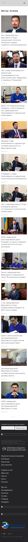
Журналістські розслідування (12, 456)
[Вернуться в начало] (10, 3)
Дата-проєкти (6, 465)
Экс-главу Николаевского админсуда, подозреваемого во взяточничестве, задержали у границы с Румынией (13, 75)
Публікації (5, 459)
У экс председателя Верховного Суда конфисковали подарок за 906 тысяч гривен (12, 306)
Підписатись (21, 428)
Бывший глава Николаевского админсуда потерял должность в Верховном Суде (13, 144)
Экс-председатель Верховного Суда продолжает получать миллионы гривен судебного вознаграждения (13, 40)
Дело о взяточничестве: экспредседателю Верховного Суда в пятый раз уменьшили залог (12, 339)
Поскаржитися (7, 490)
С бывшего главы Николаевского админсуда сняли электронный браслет (14, 176)
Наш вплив (5, 462)
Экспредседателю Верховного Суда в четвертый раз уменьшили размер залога (13, 372)
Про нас (4, 487)
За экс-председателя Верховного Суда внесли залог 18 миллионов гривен (13, 274)
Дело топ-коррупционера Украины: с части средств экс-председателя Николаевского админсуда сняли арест (13, 110)
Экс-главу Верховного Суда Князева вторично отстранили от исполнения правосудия (13, 208)
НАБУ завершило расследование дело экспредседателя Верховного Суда (10, 405)
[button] (24, 3)
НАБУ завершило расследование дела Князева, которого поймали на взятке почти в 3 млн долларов (13, 242)
